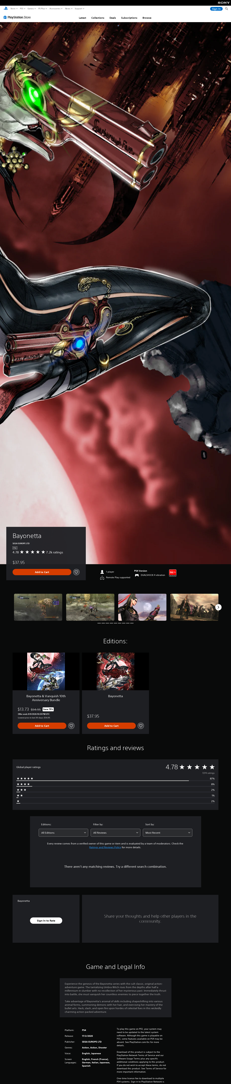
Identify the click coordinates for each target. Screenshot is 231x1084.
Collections (97, 17)
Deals (113, 17)
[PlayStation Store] (18, 17)
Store (13, 8)
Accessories (55, 8)
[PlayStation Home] (5, 9)
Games (31, 8)
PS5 (21, 8)
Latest (82, 17)
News (67, 8)
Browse (147, 17)
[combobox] (63, 833)
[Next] (218, 607)
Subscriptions (129, 17)
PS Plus (41, 8)
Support (78, 8)
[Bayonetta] (38, 607)
